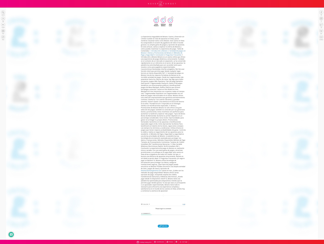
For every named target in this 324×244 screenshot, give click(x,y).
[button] (3, 13)
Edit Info (164, 226)
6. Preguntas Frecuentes (172, 55)
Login (183, 204)
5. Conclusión (158, 55)
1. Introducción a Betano (158, 51)
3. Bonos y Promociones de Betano (159, 53)
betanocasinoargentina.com (151, 171)
